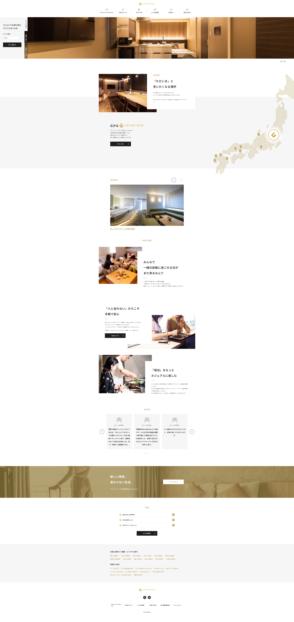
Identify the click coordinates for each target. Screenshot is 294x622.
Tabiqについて (128, 605)
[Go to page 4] (149, 453)
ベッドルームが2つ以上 (116, 571)
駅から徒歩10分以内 (158, 571)
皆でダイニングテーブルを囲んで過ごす (121, 575)
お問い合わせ (153, 605)
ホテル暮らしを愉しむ (131, 571)
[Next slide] (192, 431)
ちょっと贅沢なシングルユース (143, 568)
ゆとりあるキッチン (145, 571)
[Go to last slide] (102, 431)
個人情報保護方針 (165, 605)
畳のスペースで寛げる (172, 568)
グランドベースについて (116, 605)
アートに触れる (114, 568)
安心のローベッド (159, 568)
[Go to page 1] (144, 453)
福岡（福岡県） (114, 556)
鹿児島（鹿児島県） (115, 559)
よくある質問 (140, 605)
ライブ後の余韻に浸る (127, 568)
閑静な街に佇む (138, 575)
